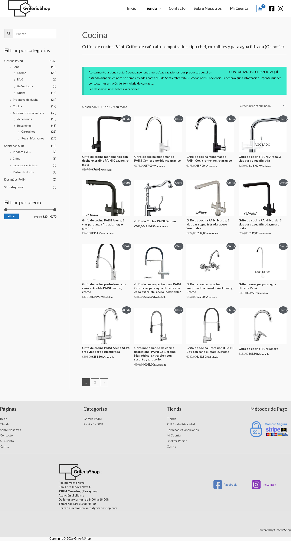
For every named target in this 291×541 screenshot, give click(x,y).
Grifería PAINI (13, 61)
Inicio (131, 8)
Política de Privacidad (181, 424)
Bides (16, 158)
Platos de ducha (23, 172)
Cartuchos (28, 131)
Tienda (151, 8)
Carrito (4, 446)
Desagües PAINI (15, 179)
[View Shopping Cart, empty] (260, 8)
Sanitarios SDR (14, 146)
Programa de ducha (25, 99)
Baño (16, 67)
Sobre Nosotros (208, 8)
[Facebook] (272, 9)
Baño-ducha (25, 86)
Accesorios (24, 119)
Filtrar (11, 216)
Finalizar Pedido (177, 441)
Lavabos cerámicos (25, 165)
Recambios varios (32, 138)
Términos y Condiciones (183, 430)
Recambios (24, 125)
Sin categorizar (14, 187)
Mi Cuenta (239, 8)
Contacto (177, 8)
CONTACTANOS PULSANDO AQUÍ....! (255, 72)
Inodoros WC (22, 152)
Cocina (17, 106)
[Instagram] (280, 9)
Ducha (21, 93)
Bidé (20, 79)
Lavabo (21, 73)
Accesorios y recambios (28, 113)
